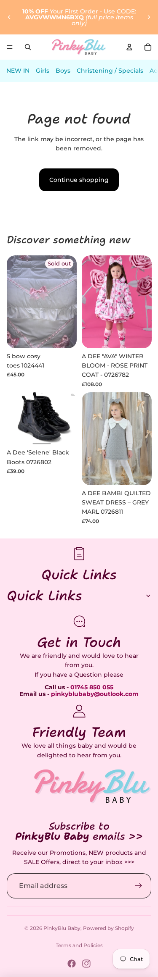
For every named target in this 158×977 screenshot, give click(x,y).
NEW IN (17, 70)
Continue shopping (79, 180)
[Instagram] (86, 964)
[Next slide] (148, 17)
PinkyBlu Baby (61, 928)
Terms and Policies (79, 945)
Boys (63, 70)
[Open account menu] (129, 47)
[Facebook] (72, 964)
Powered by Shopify (108, 928)
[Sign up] (138, 886)
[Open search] (28, 47)
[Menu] (9, 47)
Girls (42, 70)
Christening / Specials (110, 70)
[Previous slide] (9, 17)
